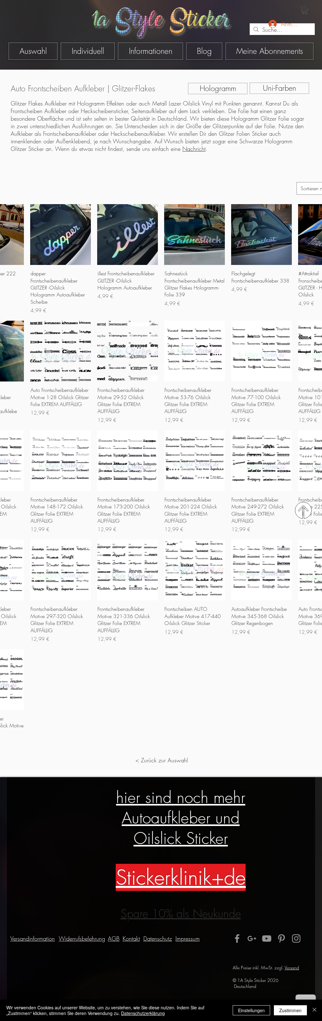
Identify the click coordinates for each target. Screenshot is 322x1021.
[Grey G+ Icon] (252, 938)
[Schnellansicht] (60, 234)
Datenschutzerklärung (143, 1013)
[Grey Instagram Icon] (296, 938)
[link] (304, 10)
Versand (292, 968)
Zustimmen (290, 1010)
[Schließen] (314, 1010)
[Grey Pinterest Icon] (281, 938)
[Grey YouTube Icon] (266, 938)
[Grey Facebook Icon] (237, 938)
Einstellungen (251, 1010)
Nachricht (194, 148)
